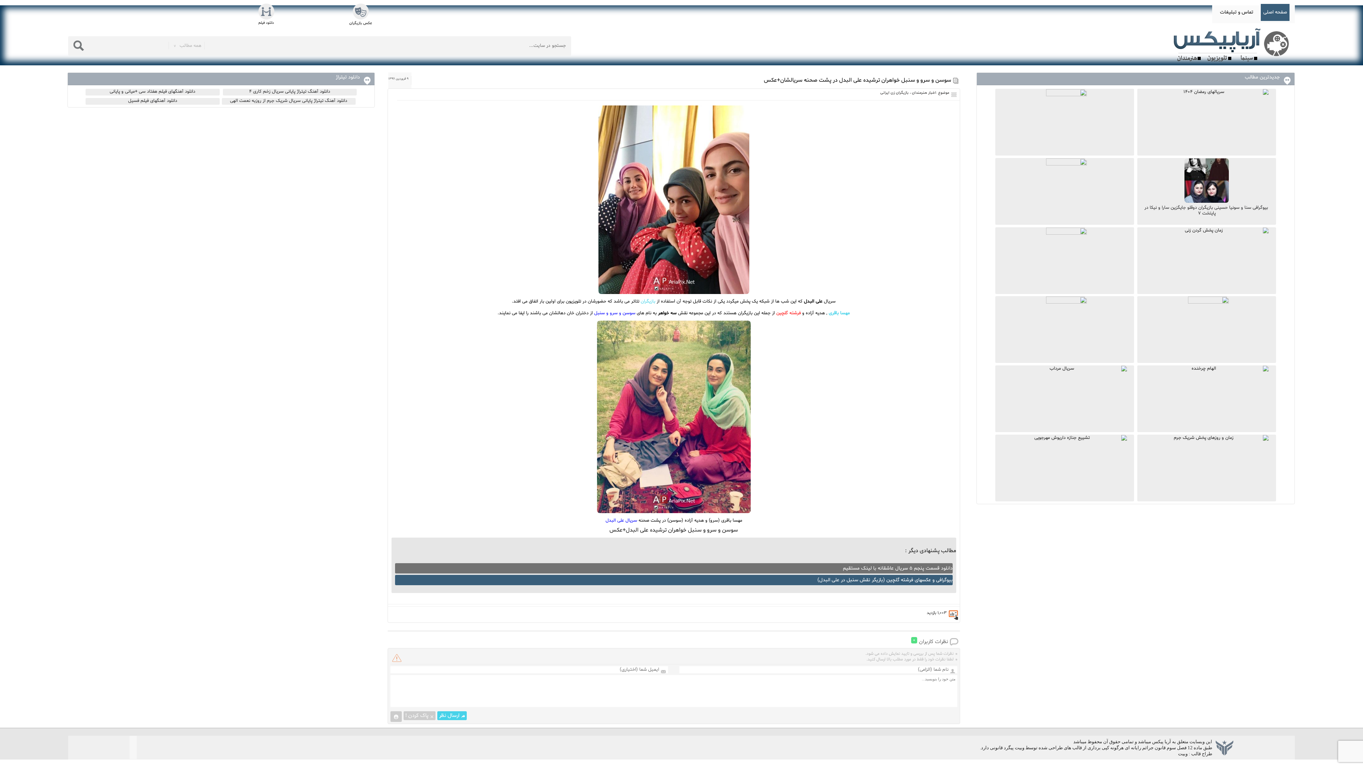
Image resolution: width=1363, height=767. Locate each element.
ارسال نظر (449, 715)
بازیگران (648, 301)
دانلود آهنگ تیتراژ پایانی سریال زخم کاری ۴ (289, 91)
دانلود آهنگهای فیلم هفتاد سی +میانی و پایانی (152, 91)
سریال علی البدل (621, 520)
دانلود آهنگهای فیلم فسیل (152, 101)
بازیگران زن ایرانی (894, 93)
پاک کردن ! (416, 715)
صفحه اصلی (1275, 12)
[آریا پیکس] (1233, 45)
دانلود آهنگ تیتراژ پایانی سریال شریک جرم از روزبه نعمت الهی (288, 101)
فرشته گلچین (788, 313)
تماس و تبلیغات (1236, 12)
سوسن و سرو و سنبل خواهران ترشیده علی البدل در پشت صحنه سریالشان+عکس (857, 80)
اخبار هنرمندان (924, 93)
